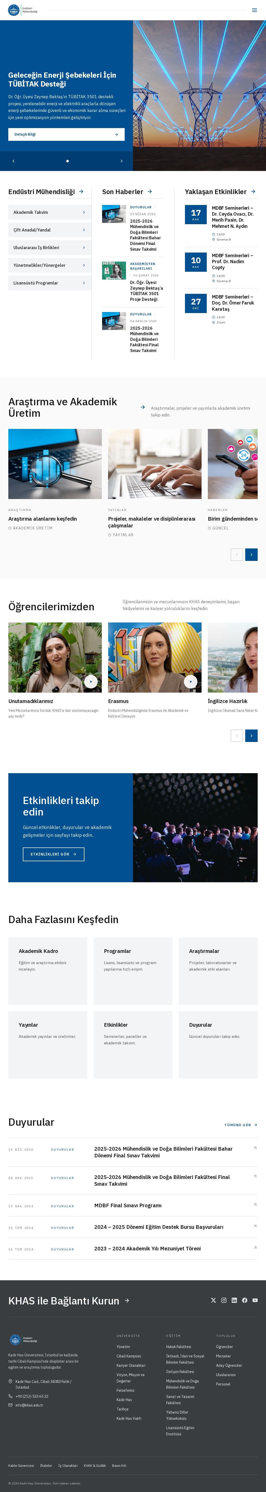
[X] (213, 1300)
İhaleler (46, 1465)
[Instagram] (224, 1300)
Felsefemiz (126, 1390)
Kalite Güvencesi (21, 1465)
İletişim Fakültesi (180, 1371)
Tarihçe (123, 1409)
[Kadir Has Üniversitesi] (15, 10)
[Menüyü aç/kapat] (254, 10)
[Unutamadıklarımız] (55, 657)
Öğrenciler (224, 1346)
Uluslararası (226, 1374)
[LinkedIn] (234, 1300)
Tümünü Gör (237, 1125)
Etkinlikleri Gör (50, 854)
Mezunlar (223, 1356)
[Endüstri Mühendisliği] (35, 10)
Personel (223, 1384)
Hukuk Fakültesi (178, 1346)
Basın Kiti (119, 1465)
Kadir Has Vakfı (129, 1418)
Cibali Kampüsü (129, 1356)
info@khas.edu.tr (29, 1405)
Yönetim (123, 1346)
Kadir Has (124, 1399)
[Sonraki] (121, 161)
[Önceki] (13, 161)
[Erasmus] (155, 657)
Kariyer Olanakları (131, 1365)
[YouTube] (255, 1300)
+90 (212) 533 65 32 (32, 1396)
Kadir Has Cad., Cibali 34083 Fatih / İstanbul (43, 1384)
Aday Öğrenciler (229, 1365)
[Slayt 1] (67, 161)
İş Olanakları (68, 1465)
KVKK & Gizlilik (95, 1465)
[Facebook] (244, 1300)
